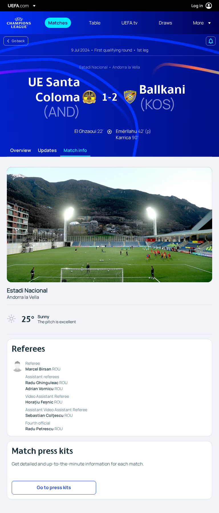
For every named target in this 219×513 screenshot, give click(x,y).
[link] (57, 22)
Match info (75, 150)
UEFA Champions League (19, 22)
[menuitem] (61, 22)
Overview (20, 150)
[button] (200, 22)
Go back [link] (18, 40)
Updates (47, 150)
